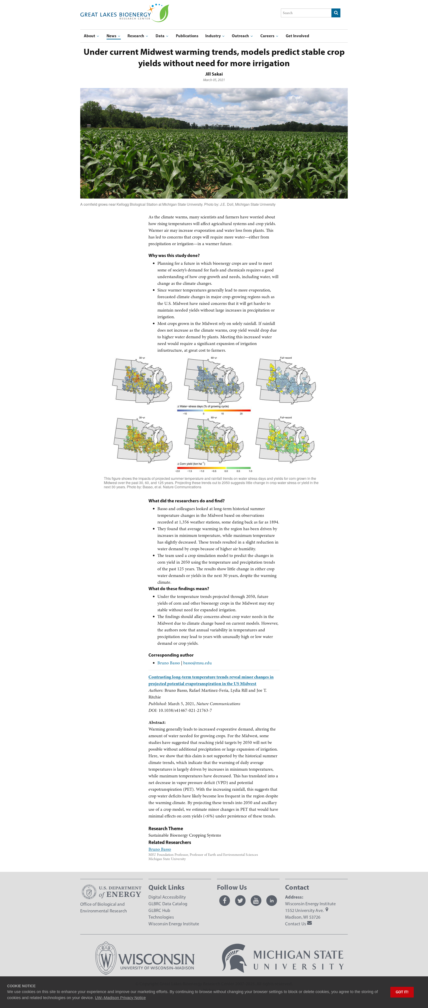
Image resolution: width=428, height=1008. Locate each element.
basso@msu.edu (197, 663)
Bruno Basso (168, 663)
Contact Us (295, 923)
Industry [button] (213, 35)
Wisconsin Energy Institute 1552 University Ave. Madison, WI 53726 (310, 910)
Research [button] (136, 35)
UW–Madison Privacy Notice (120, 998)
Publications (187, 35)
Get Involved (297, 35)
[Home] (124, 7)
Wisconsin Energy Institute (173, 923)
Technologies (161, 917)
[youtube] (256, 900)
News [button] (112, 35)
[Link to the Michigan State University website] (283, 973)
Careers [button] (267, 35)
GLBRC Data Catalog (167, 903)
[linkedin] (271, 900)
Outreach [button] (241, 35)
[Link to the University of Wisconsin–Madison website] (145, 973)
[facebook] (224, 900)
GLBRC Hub (159, 910)
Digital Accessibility (167, 897)
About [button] (90, 35)
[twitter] (240, 900)
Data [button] (160, 35)
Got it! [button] (402, 992)
